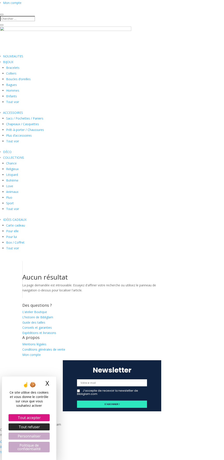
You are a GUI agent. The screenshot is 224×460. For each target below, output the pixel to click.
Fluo (9, 197)
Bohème (12, 180)
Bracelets (12, 68)
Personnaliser (29, 436)
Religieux (12, 169)
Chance (11, 163)
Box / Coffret (15, 242)
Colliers (11, 73)
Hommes (12, 90)
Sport (10, 203)
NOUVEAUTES (13, 56)
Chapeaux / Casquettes (22, 124)
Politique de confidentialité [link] (29, 447)
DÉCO (7, 152)
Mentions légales (34, 344)
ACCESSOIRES (13, 113)
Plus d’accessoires (19, 135)
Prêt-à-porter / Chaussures (25, 130)
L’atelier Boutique (34, 312)
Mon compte (12, 3)
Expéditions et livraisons (39, 333)
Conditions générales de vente (43, 349)
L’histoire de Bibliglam (37, 317)
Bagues (11, 85)
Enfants (11, 96)
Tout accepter (29, 417)
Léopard (12, 175)
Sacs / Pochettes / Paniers (24, 118)
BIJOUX (8, 62)
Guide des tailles (33, 322)
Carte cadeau (15, 225)
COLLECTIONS (13, 157)
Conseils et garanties (37, 327)
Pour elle (12, 231)
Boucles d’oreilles (18, 79)
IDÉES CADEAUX (14, 220)
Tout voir (12, 102)
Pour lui (11, 237)
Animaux (12, 192)
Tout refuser (29, 426)
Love (9, 186)
